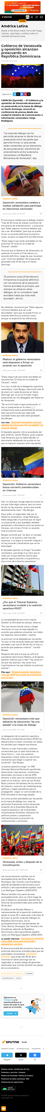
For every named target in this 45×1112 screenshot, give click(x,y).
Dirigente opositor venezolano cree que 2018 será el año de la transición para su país (21, 675)
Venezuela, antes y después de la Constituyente (22, 863)
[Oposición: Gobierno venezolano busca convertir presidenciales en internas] (22, 462)
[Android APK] (8, 1089)
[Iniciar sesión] (31, 17)
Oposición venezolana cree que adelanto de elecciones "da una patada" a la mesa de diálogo (22, 425)
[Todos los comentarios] (3, 1108)
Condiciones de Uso (21, 1069)
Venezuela (29, 973)
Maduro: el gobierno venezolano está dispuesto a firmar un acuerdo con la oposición (21, 362)
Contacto (21, 1072)
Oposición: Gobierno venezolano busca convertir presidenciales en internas (22, 487)
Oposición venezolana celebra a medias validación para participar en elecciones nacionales (22, 205)
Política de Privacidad (9, 1075)
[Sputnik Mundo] (7, 18)
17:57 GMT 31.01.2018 (9, 61)
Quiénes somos (7, 1069)
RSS (27, 1079)
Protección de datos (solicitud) (13, 1079)
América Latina (10, 198)
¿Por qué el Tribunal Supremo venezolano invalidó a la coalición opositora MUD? (22, 605)
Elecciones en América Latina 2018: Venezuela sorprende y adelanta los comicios (22, 941)
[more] (41, 213)
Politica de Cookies (25, 1075)
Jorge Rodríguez (7, 978)
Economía (36, 1049)
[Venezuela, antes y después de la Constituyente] (22, 840)
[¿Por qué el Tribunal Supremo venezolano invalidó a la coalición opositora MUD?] (22, 580)
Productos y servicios (9, 1072)
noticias (18, 978)
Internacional (19, 973)
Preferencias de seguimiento (12, 1082)
